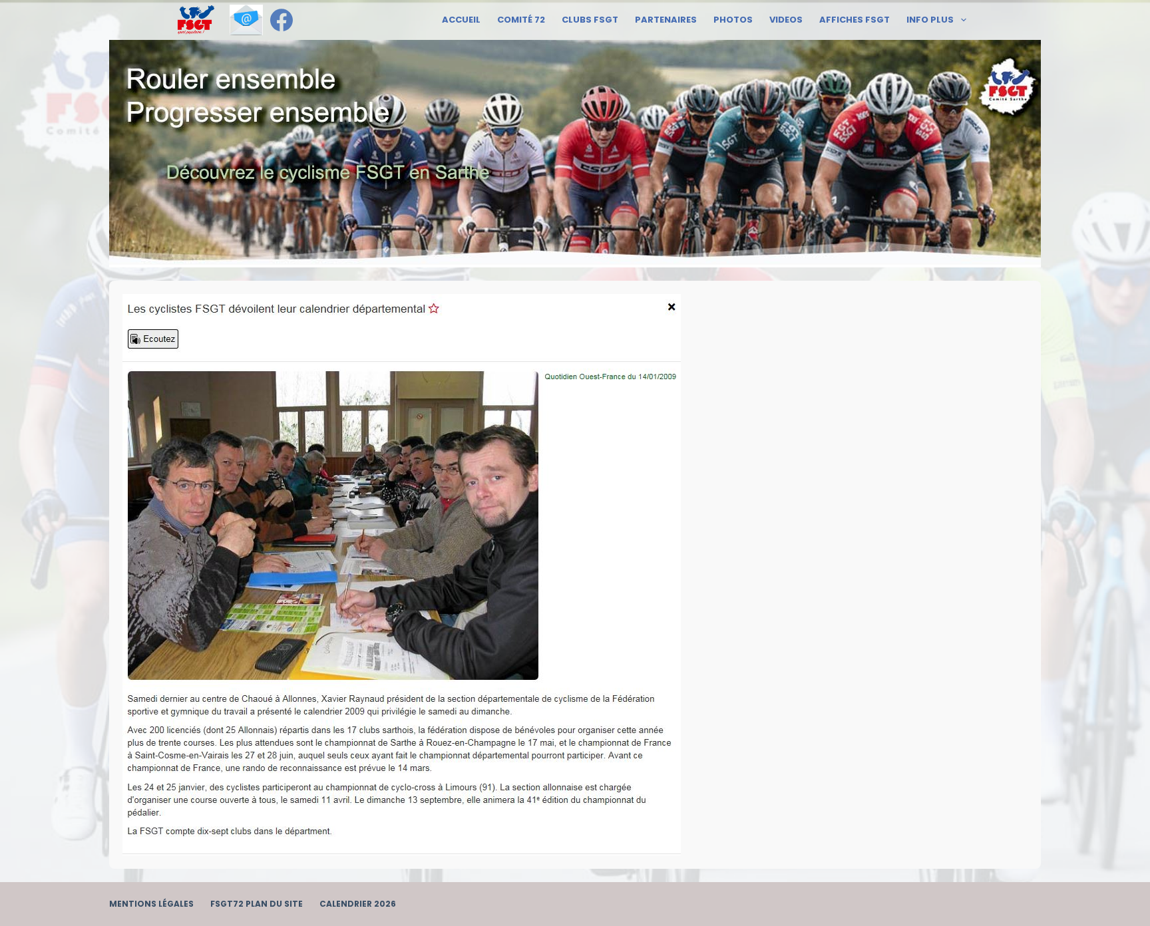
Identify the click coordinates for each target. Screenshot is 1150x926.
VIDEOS (786, 19)
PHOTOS (733, 19)
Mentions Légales (151, 904)
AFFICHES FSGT (854, 19)
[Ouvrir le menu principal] (196, 20)
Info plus (930, 19)
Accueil (461, 19)
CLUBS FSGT (590, 19)
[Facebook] (281, 20)
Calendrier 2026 (357, 904)
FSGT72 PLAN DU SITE (256, 904)
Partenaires (666, 19)
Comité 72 (521, 19)
